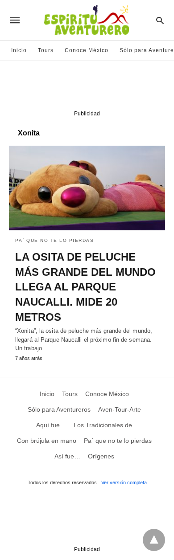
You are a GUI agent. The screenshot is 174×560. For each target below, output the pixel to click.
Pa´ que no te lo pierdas (54, 240)
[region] (87, 87)
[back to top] (154, 540)
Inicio (19, 50)
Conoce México (86, 50)
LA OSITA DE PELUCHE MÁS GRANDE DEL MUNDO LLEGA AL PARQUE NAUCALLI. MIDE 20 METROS (85, 287)
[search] (160, 20)
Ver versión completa (124, 482)
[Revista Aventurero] (86, 20)
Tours (46, 50)
